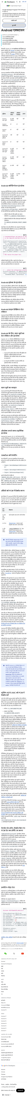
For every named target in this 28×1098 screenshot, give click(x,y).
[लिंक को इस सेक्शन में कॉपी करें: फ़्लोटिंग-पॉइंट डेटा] (16, 887)
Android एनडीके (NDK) (6, 1046)
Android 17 (3, 1016)
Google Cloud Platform (6, 1076)
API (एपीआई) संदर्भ (5, 1041)
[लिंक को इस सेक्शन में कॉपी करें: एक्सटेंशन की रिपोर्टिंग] (18, 455)
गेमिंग (2, 982)
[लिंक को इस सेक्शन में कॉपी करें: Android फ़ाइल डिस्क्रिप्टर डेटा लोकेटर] (8, 312)
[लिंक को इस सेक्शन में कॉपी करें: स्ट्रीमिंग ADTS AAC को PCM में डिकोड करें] (10, 695)
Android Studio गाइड (6, 1037)
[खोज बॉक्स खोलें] (17, 2)
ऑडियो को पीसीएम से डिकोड (19, 725)
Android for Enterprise (6, 963)
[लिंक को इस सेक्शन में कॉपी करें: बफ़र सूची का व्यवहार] (18, 388)
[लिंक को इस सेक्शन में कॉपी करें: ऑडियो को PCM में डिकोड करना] (2, 493)
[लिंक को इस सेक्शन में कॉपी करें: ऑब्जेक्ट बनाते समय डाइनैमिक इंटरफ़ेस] (8, 433)
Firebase (3, 1074)
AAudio (13, 54)
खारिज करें (14, 20)
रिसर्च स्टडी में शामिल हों (5, 1060)
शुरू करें (14, 25)
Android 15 (3, 1021)
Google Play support (6, 1057)
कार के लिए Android (5, 1007)
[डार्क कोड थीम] (24, 235)
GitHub (12, 50)
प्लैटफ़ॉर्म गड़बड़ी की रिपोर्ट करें (7, 1052)
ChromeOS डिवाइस (5, 1005)
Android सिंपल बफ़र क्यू (13, 802)
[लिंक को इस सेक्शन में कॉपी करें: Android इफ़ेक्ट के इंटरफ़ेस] (23, 283)
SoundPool (8, 573)
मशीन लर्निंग (3, 984)
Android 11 (3, 1030)
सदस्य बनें (20, 1090)
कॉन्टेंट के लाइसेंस (20, 943)
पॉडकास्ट (3, 975)
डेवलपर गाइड (3, 1039)
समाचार (2, 971)
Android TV (3, 1010)
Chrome (3, 1072)
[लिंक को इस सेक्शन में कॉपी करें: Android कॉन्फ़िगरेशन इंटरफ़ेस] (2, 188)
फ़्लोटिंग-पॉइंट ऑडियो (6, 937)
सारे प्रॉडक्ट (3, 1079)
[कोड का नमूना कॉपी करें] (26, 235)
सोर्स (2, 968)
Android (3, 961)
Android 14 (3, 1023)
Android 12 (3, 1028)
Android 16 (3, 1018)
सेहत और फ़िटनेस (4, 987)
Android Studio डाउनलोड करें (7, 1044)
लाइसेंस (7, 1084)
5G (2, 994)
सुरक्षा (2, 966)
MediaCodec (12, 523)
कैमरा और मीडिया (4, 989)
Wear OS (3, 1002)
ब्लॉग (2, 973)
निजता (2, 991)
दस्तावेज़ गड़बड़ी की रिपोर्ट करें (7, 1055)
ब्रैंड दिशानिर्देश (13, 1084)
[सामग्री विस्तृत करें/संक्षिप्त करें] (18, 35)
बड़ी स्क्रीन (3, 1000)
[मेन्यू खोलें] (2, 2)
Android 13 (3, 1025)
